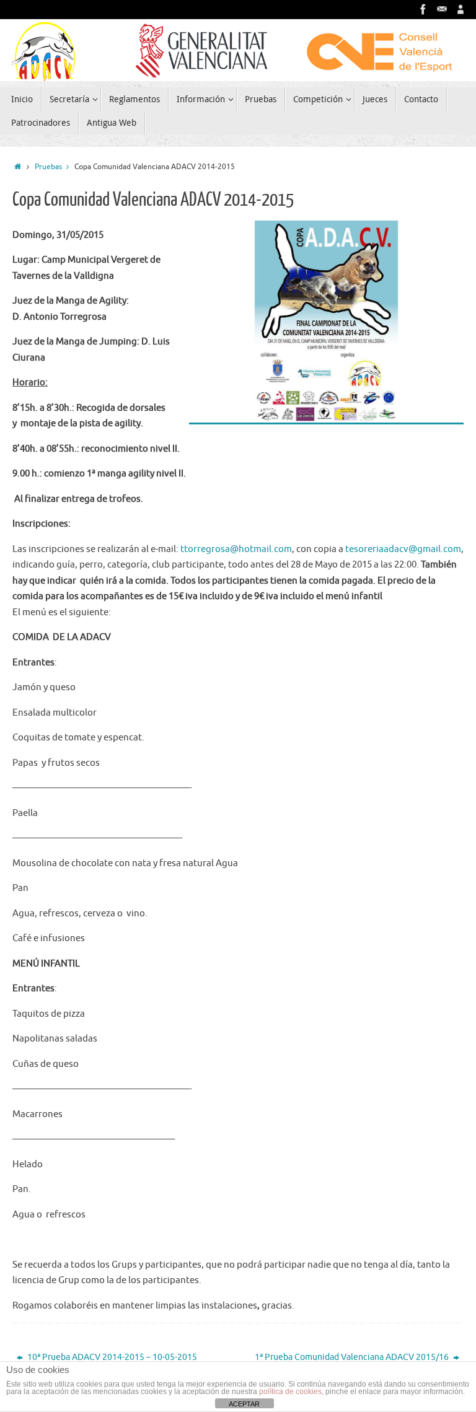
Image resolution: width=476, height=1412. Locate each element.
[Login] (460, 9)
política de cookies (290, 1391)
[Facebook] (423, 9)
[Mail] (442, 9)
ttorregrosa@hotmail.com (236, 549)
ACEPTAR (244, 1404)
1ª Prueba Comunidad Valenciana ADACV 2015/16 (353, 1357)
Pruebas (48, 167)
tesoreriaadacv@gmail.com (403, 549)
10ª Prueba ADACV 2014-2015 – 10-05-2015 (111, 1357)
